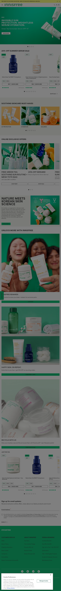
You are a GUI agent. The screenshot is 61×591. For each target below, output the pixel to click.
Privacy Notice (11, 588)
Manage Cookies (44, 581)
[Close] (50, 575)
